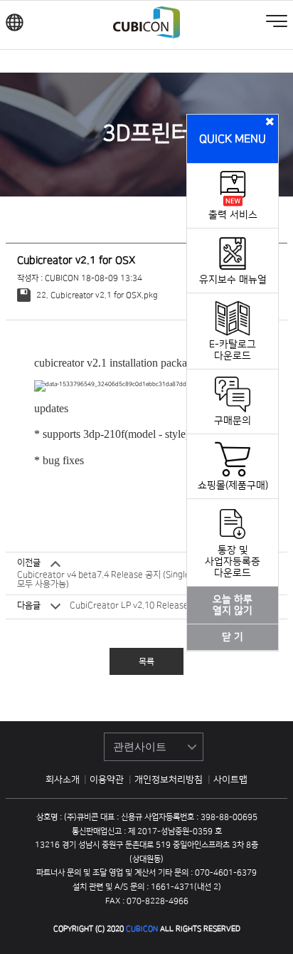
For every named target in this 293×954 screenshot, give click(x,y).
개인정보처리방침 (169, 780)
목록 (146, 661)
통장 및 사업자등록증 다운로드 (232, 562)
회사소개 (63, 780)
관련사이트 (139, 746)
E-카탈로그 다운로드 (232, 350)
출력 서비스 (232, 215)
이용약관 (108, 780)
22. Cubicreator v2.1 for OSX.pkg (95, 295)
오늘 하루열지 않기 (232, 605)
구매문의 (232, 420)
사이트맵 (230, 780)
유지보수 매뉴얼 (233, 279)
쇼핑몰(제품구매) (233, 485)
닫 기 (232, 637)
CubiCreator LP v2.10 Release (129, 605)
